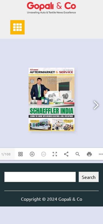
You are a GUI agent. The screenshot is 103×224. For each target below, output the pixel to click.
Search (89, 177)
